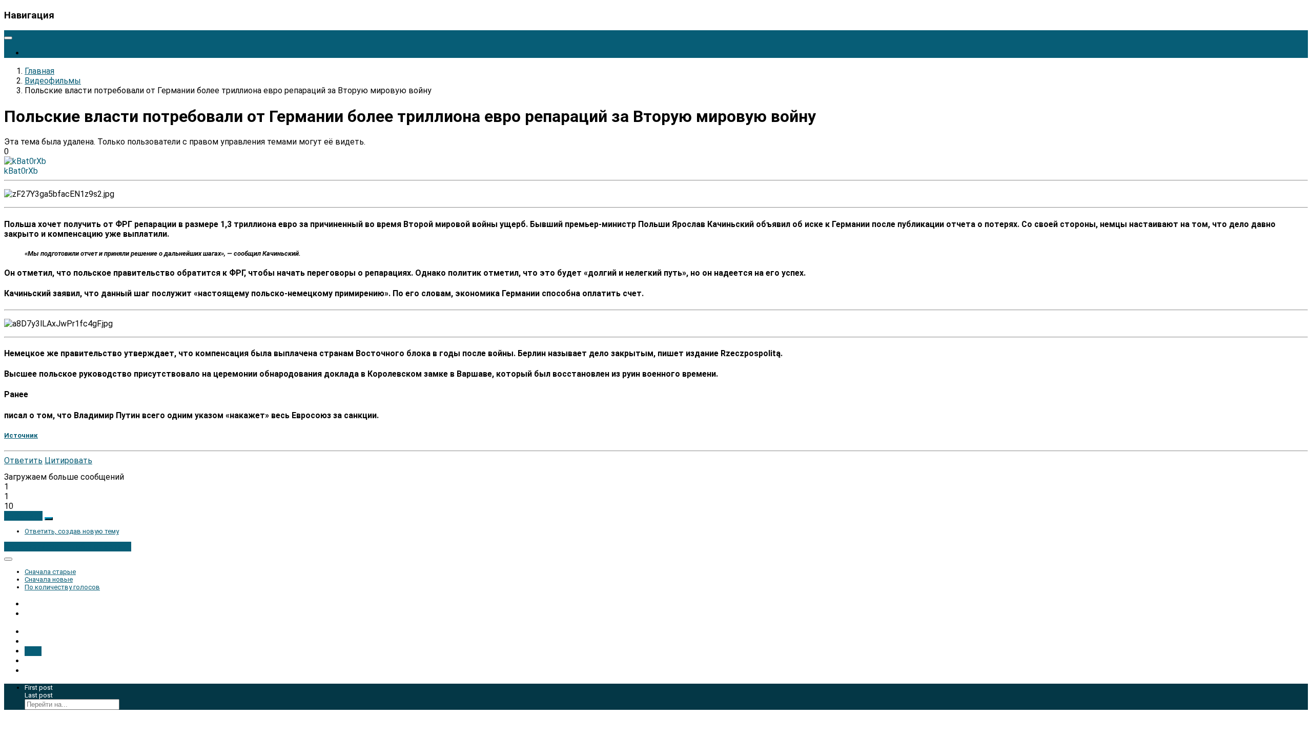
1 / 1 (33, 651)
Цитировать (68, 460)
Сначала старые (50, 572)
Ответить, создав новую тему (72, 531)
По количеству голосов (62, 587)
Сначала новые (49, 579)
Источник (21, 435)
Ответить (23, 460)
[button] (23, 516)
